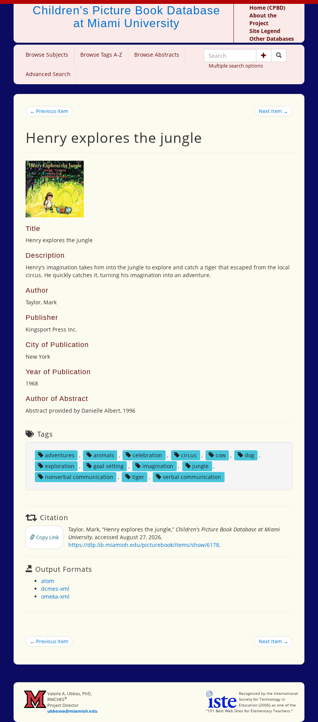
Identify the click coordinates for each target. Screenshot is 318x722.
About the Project (263, 19)
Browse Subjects (47, 54)
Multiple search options (236, 65)
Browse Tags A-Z (101, 54)
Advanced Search (48, 74)
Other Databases (271, 38)
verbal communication (192, 477)
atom (47, 581)
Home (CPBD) (267, 7)
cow (221, 455)
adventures (59, 455)
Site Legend (264, 31)
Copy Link (47, 537)
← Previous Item (49, 111)
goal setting (108, 466)
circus (189, 455)
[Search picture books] (279, 55)
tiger (138, 477)
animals (103, 455)
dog (249, 455)
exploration (59, 466)
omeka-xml (55, 596)
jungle (200, 466)
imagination (157, 466)
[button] (263, 55)
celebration (147, 455)
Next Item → (273, 111)
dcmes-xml (55, 588)
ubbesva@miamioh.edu (72, 711)
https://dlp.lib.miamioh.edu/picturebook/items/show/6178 (143, 544)
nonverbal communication (79, 477)
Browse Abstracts (156, 54)
